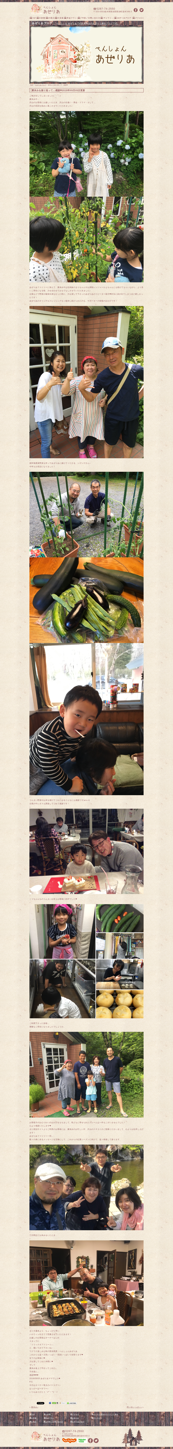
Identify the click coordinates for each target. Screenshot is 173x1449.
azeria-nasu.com (79, 1448)
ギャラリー (108, 18)
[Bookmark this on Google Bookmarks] (50, 1403)
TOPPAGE (44, 9)
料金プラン (72, 18)
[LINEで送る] (71, 1403)
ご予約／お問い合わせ (90, 18)
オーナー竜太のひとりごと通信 (105, 1414)
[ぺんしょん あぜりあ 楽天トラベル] (82, 1442)
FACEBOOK (136, 10)
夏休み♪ (34, 1407)
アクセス (139, 18)
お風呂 (51, 18)
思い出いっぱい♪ (134, 1407)
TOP (34, 18)
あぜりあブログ (124, 18)
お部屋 (42, 18)
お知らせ (75, 1418)
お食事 (60, 18)
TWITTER (141, 10)
